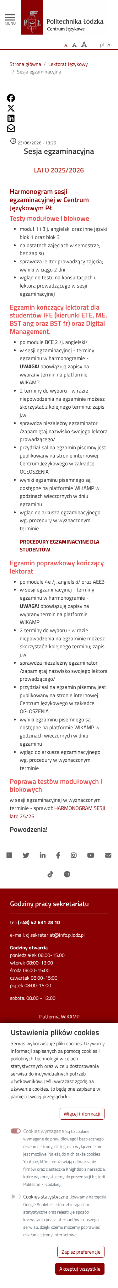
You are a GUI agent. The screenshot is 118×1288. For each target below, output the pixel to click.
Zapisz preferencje (81, 1252)
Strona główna (25, 64)
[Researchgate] (9, 855)
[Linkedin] (43, 855)
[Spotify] (67, 874)
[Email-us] (108, 855)
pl (102, 44)
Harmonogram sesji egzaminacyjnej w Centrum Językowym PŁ (49, 199)
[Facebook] (58, 855)
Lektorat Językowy (68, 64)
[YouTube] (90, 855)
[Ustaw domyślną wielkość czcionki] (66, 45)
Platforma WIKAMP (59, 1016)
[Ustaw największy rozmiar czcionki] (84, 44)
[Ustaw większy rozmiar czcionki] (74, 45)
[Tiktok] (50, 874)
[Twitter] (26, 855)
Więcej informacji (82, 1113)
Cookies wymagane (43, 1131)
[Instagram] (74, 855)
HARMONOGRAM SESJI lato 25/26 (57, 812)
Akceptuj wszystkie (79, 1269)
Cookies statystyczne (45, 1196)
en (109, 44)
